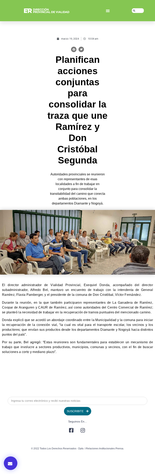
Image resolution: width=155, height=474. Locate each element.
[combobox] (138, 10)
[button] (108, 11)
